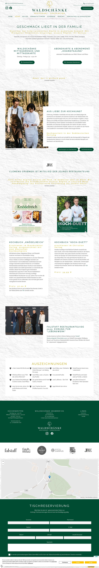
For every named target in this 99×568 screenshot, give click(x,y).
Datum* (21, 534)
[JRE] (49, 165)
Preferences (65, 562)
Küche (17, 16)
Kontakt (61, 16)
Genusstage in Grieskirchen (79, 16)
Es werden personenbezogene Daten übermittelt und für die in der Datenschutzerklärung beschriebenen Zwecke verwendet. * (46, 554)
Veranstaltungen (37, 16)
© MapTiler (82, 497)
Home (10, 16)
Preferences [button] (30, 563)
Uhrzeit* (49, 534)
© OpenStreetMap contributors (91, 497)
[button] (87, 8)
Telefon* (28, 527)
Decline (78, 562)
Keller (25, 16)
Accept (90, 562)
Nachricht (49, 542)
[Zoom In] (3, 461)
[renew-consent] (1, 566)
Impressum (83, 413)
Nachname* (70, 519)
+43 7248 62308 (89, 3)
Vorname (28, 519)
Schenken (51, 16)
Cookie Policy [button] (54, 561)
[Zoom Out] (3, 463)
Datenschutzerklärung (83, 414)
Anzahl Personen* (77, 534)
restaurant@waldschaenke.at (15, 3)
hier (24, 290)
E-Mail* (70, 527)
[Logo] (49, 7)
